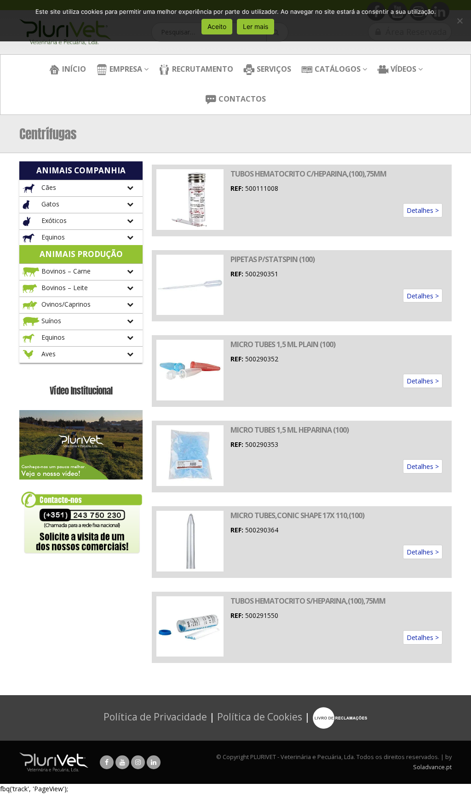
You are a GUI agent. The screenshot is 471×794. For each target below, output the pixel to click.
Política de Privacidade (155, 717)
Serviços (273, 69)
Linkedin (154, 762)
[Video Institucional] (81, 444)
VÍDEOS (402, 69)
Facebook (107, 762)
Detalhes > (423, 210)
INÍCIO (73, 69)
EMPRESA (125, 69)
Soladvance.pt (432, 767)
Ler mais (255, 26)
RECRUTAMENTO (201, 69)
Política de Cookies (259, 717)
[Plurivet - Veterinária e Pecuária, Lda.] (53, 762)
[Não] (459, 20)
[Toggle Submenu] (81, 188)
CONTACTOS (241, 99)
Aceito (216, 26)
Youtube (122, 762)
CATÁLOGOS (337, 69)
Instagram (138, 762)
